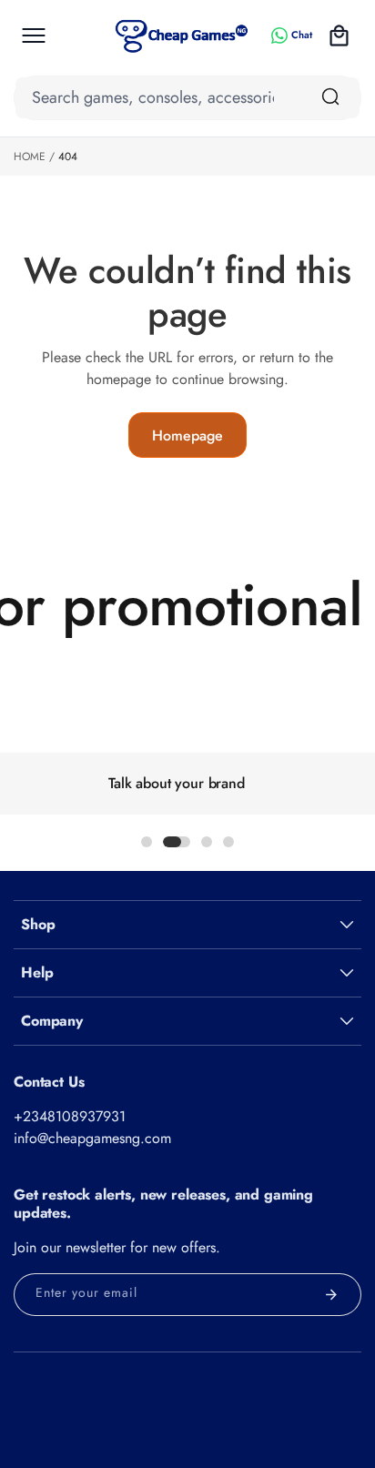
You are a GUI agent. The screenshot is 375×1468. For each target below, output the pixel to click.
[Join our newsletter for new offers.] (331, 1294)
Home (30, 156)
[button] (34, 35)
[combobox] (187, 97)
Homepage (187, 435)
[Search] (330, 96)
